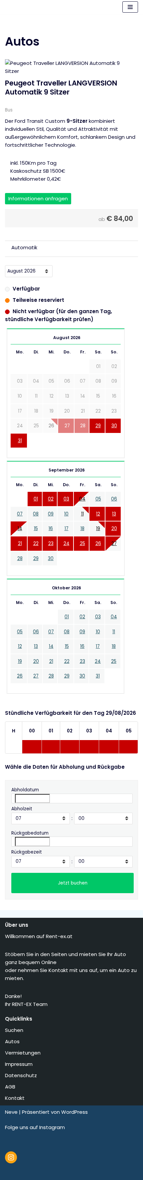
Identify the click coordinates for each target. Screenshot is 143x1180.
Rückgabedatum (30, 833)
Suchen (15, 1030)
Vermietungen (23, 1052)
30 (114, 426)
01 (36, 499)
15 (36, 528)
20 (114, 528)
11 (82, 514)
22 (36, 543)
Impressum (19, 1064)
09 (51, 514)
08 (36, 514)
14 (20, 528)
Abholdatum (25, 790)
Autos (13, 1041)
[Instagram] (11, 1157)
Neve (11, 1111)
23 (51, 543)
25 (82, 543)
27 (114, 543)
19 (98, 528)
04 (82, 499)
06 (114, 499)
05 (98, 499)
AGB (11, 1086)
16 (51, 528)
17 (67, 528)
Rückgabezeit (26, 852)
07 (20, 514)
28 (20, 558)
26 (98, 543)
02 (51, 499)
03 (66, 499)
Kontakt (15, 1097)
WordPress (74, 1111)
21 (20, 543)
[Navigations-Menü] (130, 7)
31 (20, 441)
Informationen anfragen (38, 198)
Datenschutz (21, 1075)
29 (98, 426)
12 (98, 514)
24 (67, 543)
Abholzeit (21, 809)
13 (114, 514)
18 (82, 528)
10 (66, 514)
